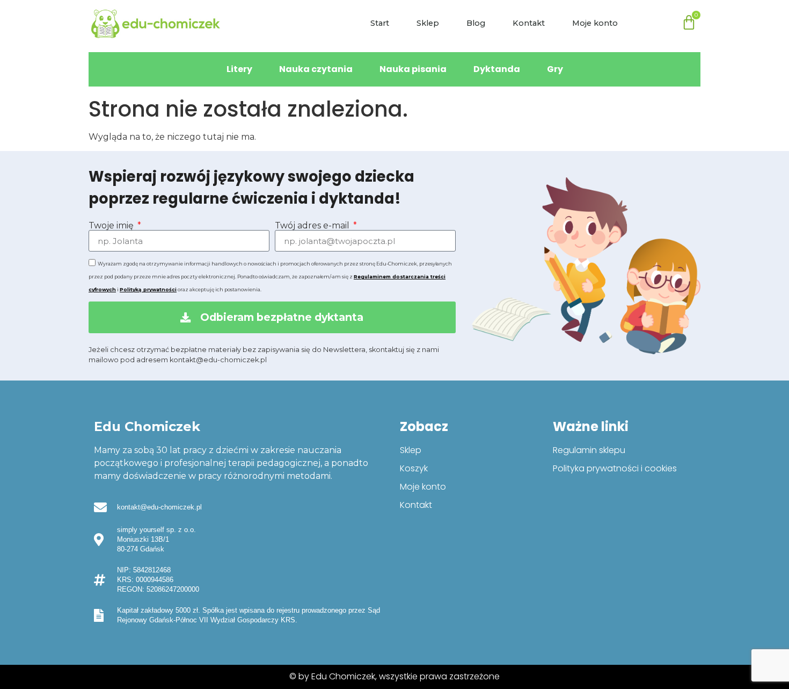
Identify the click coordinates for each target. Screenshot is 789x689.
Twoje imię (112, 225)
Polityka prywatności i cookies (615, 468)
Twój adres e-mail (313, 225)
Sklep (428, 23)
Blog (475, 23)
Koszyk (414, 468)
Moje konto (595, 23)
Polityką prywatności (148, 289)
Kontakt (529, 23)
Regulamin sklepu (589, 450)
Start (379, 23)
